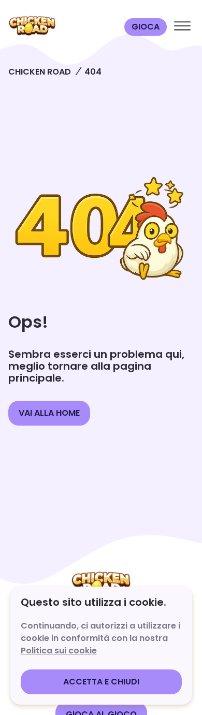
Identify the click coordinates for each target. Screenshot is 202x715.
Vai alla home (49, 413)
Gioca (146, 27)
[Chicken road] (64, 27)
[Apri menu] (182, 27)
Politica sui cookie (59, 650)
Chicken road (39, 72)
